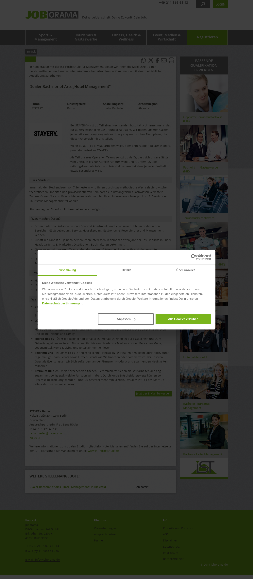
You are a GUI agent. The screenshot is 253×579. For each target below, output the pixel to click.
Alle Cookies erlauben (183, 319)
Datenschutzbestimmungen (62, 303)
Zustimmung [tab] (67, 270)
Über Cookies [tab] (185, 270)
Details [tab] (126, 270)
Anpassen (124, 319)
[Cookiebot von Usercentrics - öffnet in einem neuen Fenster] (194, 257)
